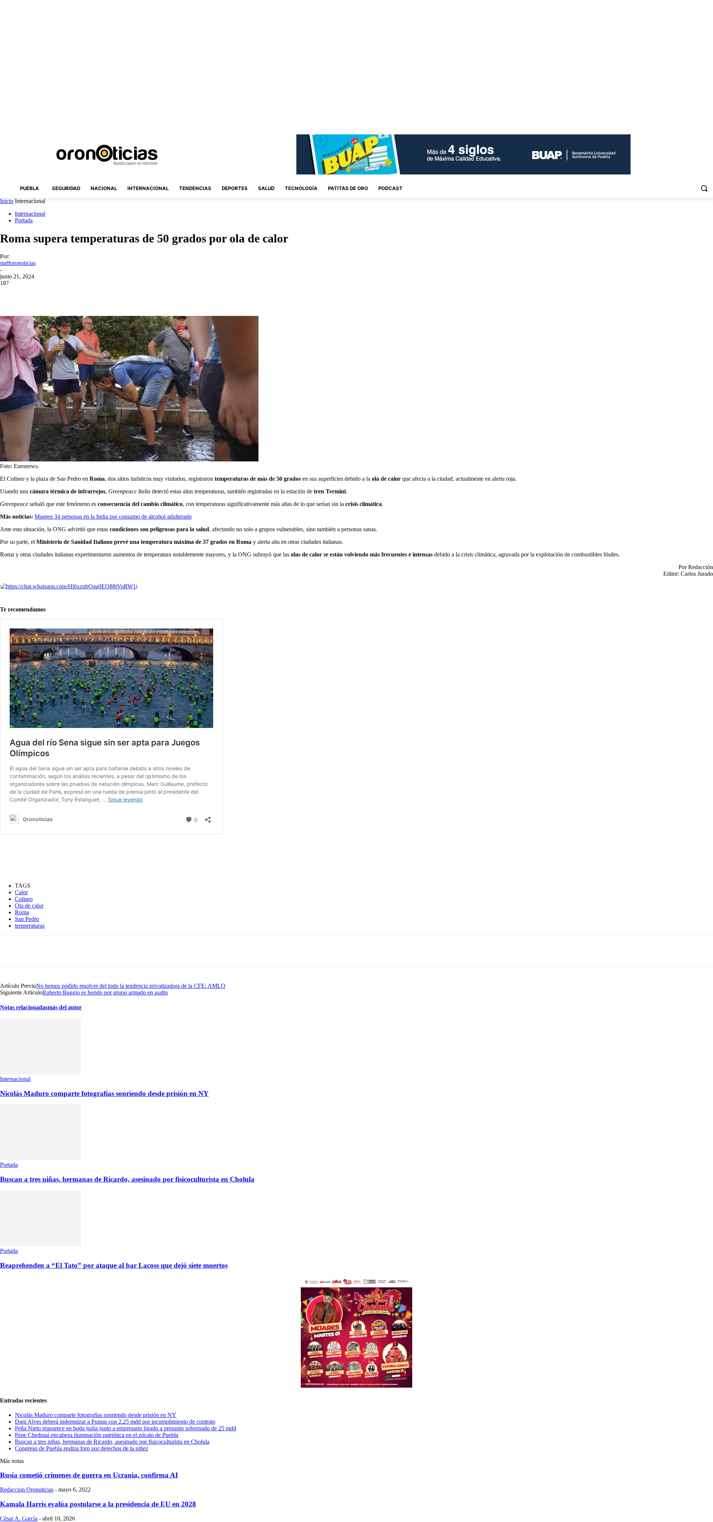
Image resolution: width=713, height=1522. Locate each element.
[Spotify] (688, 118)
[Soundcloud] (678, 118)
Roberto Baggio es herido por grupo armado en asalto (105, 992)
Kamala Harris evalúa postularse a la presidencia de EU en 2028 (98, 1504)
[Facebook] (657, 118)
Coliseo (24, 899)
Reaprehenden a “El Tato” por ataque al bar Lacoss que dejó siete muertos (114, 1265)
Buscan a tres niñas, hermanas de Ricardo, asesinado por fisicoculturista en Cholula (127, 1179)
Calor (21, 892)
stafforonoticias (18, 263)
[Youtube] (708, 118)
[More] (183, 294)
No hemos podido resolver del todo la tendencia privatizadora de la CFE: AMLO (130, 986)
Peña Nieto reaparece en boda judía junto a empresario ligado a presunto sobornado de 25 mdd (125, 1428)
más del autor (65, 1007)
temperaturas (30, 925)
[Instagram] (667, 118)
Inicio (6, 201)
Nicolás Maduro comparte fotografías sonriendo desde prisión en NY (104, 1093)
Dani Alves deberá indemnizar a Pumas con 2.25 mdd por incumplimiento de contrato (115, 1421)
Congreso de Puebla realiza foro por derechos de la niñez (81, 1448)
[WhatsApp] (129, 294)
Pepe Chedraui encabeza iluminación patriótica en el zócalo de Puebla (96, 1435)
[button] (704, 188)
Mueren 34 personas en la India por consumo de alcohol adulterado (113, 516)
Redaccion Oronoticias (26, 1489)
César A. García (19, 1518)
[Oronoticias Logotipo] (107, 155)
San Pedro (27, 919)
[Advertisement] (135, 858)
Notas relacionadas (24, 1007)
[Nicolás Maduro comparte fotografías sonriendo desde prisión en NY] (40, 1072)
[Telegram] (156, 294)
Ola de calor (29, 905)
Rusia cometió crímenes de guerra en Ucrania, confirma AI (89, 1475)
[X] (698, 118)
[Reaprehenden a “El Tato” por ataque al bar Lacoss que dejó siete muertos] (40, 1244)
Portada (24, 220)
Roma (22, 912)
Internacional (30, 213)
